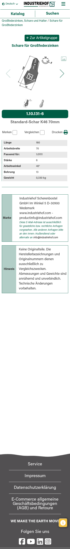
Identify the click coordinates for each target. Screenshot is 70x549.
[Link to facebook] (22, 541)
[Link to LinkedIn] (40, 541)
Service (35, 464)
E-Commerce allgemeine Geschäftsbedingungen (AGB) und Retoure (35, 503)
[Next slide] (61, 73)
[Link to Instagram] (48, 541)
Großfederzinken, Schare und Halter (24, 21)
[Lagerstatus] (63, 522)
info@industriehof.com (45, 237)
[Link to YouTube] (31, 541)
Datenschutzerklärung (35, 488)
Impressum (35, 476)
